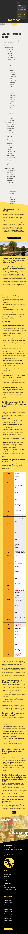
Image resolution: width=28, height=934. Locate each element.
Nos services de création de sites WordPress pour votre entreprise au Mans (12, 112)
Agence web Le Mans (8, 902)
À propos (20, 12)
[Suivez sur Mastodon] (19, 20)
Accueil (19, 5)
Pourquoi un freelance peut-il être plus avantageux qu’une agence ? (11, 161)
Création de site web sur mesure (10, 49)
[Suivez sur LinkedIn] (17, 20)
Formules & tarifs (22, 7)
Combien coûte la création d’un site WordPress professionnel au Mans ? (11, 126)
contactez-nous (15, 453)
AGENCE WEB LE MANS (9, 44)
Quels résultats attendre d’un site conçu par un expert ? (11, 142)
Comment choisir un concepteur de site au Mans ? (11, 150)
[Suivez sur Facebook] (9, 20)
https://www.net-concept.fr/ (18, 511)
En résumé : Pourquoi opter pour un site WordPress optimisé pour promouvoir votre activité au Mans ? (11, 175)
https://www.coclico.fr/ (19, 589)
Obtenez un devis (22, 9)
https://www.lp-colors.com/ (18, 624)
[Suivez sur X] (11, 20)
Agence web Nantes (8, 900)
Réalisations (21, 11)
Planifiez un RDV (8, 929)
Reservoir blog (21, 14)
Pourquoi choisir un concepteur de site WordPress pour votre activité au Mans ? (11, 60)
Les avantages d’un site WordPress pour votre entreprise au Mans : (13, 95)
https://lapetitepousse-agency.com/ (19, 654)
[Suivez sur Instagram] (14, 20)
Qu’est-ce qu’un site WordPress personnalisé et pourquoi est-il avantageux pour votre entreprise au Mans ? (13, 77)
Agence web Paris (7, 898)
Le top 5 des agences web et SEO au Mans (11, 135)
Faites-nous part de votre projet (14, 237)
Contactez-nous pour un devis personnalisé (13, 188)
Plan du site (6, 892)
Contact (19, 16)
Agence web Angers (7, 904)
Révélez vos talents (12, 195)
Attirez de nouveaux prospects (12, 201)
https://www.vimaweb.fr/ (20, 552)
